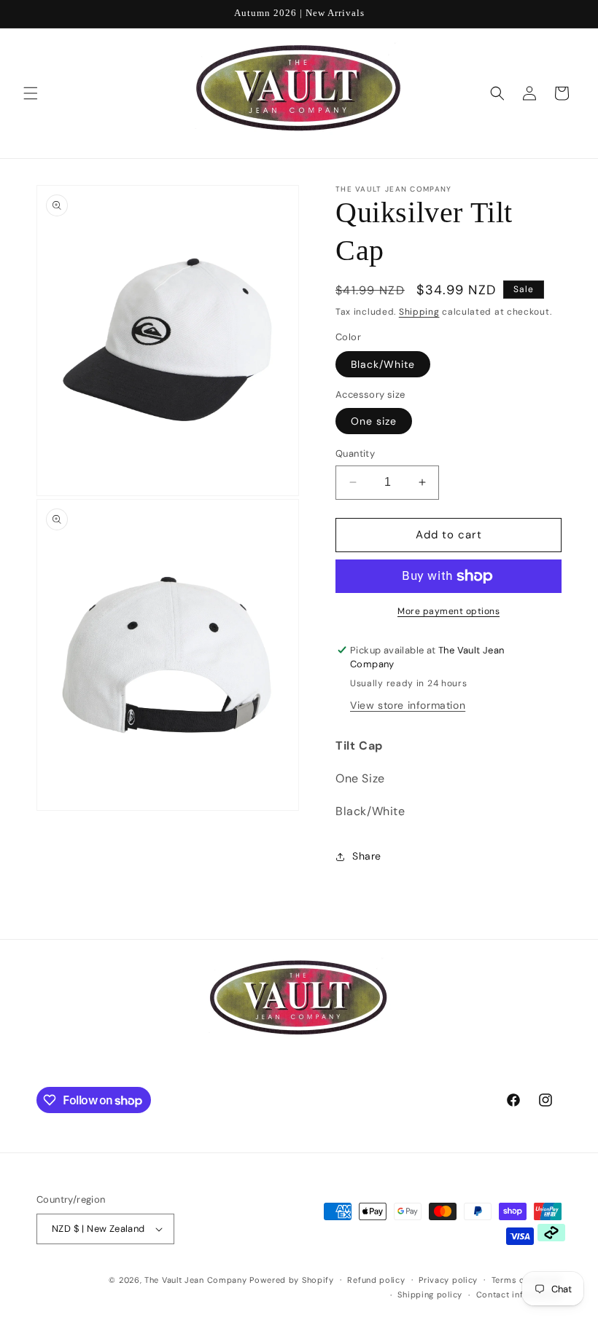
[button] (31, 93)
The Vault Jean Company (196, 1280)
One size (374, 421)
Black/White (383, 364)
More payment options (448, 611)
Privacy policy (448, 1280)
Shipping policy (429, 1294)
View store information (407, 705)
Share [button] (366, 856)
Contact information (519, 1294)
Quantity (355, 453)
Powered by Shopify (291, 1280)
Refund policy (376, 1280)
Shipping (419, 312)
